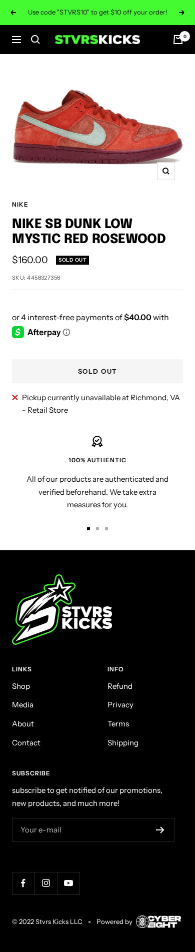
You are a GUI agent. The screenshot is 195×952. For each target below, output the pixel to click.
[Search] (35, 39)
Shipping (123, 742)
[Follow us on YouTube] (68, 883)
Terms (118, 723)
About (23, 723)
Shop (21, 686)
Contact (26, 742)
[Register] (160, 829)
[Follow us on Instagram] (45, 883)
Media (23, 704)
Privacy (121, 704)
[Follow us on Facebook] (23, 883)
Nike (20, 204)
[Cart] (178, 39)
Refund (120, 686)
